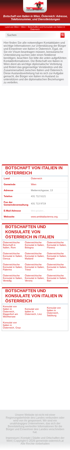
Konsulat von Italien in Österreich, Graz (12, 325)
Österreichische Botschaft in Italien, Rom (11, 245)
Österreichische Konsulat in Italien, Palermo (13, 267)
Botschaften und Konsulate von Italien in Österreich (33, 295)
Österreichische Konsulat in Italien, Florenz (57, 245)
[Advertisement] (35, 125)
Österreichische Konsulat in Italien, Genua (13, 256)
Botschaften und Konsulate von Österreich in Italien (29, 231)
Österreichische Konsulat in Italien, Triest (35, 267)
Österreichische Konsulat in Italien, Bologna (35, 245)
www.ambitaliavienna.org (44, 216)
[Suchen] (62, 35)
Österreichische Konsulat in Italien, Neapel (57, 256)
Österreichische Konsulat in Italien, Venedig (13, 278)
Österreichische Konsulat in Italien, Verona (35, 278)
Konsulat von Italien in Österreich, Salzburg (54, 312)
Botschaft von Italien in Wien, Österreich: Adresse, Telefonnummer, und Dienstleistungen (35, 18)
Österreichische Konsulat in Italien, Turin (57, 267)
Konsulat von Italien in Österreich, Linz (33, 311)
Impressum (12, 437)
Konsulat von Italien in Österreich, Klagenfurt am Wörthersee (10, 311)
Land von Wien (12, 27)
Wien (23, 27)
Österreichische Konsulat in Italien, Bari (57, 278)
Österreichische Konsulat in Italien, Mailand (35, 256)
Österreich (36, 178)
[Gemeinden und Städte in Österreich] (35, 6)
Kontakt (25, 437)
